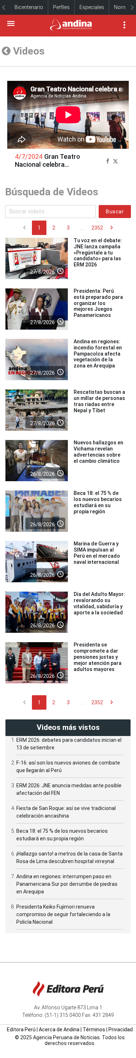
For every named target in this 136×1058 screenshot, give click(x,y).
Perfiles (61, 7)
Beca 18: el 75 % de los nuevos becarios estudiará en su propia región (98, 502)
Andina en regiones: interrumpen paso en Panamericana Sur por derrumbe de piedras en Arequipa (67, 884)
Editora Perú (21, 1029)
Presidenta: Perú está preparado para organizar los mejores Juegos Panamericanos (98, 303)
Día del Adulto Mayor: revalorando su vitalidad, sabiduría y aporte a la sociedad (99, 603)
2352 (97, 228)
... (82, 228)
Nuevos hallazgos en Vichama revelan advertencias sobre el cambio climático (98, 451)
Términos (94, 1029)
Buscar (115, 211)
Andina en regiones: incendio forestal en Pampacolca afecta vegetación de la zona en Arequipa (98, 354)
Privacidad (120, 1029)
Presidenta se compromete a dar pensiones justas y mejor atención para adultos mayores (97, 657)
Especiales (91, 7)
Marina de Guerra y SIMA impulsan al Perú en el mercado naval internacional (97, 553)
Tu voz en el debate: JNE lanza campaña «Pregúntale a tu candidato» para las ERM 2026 (98, 252)
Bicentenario (29, 7)
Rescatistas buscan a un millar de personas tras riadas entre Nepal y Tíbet (99, 401)
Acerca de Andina (59, 1029)
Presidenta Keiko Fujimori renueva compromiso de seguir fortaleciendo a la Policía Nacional (63, 914)
